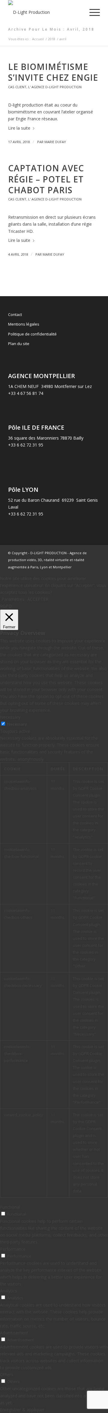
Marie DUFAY (55, 142)
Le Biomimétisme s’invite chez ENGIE (53, 72)
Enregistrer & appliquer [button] (22, 1409)
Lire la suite (19, 128)
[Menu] (91, 12)
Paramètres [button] (13, 599)
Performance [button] (13, 1249)
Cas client (17, 87)
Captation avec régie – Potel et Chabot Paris (46, 179)
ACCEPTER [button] (37, 599)
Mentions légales (23, 324)
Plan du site (18, 343)
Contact (15, 314)
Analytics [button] (8, 1291)
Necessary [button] (10, 717)
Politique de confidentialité (32, 334)
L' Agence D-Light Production (55, 87)
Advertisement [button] (14, 1333)
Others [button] (6, 1374)
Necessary (17, 724)
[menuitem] (91, 12)
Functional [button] (10, 1207)
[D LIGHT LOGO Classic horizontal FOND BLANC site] (45, 12)
